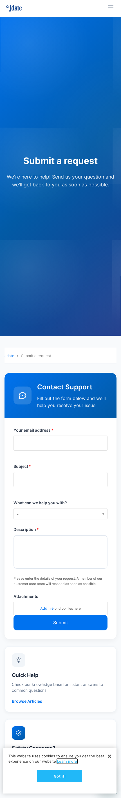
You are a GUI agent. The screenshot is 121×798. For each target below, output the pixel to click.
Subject (21, 466)
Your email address (32, 430)
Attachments (26, 596)
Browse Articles (27, 701)
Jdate (9, 355)
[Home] (14, 8)
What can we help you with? (40, 502)
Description (25, 529)
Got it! (60, 776)
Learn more (67, 761)
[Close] (109, 756)
